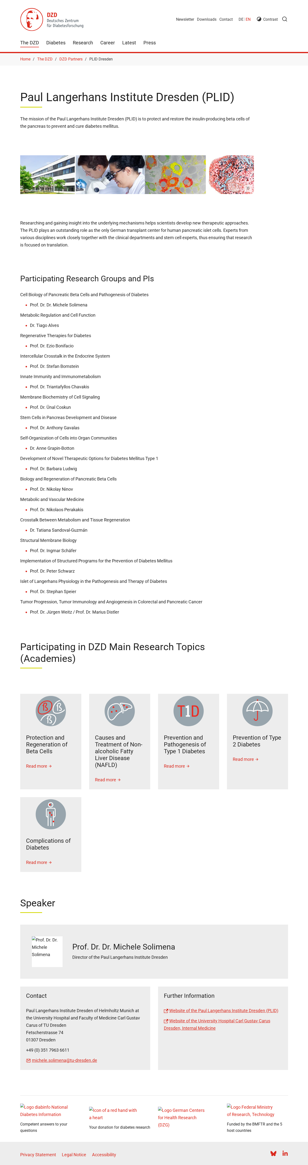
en (248, 19)
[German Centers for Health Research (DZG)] (188, 1119)
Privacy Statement (38, 1154)
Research (83, 43)
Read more (36, 766)
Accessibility (104, 1154)
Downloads (206, 19)
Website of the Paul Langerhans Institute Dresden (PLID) (223, 1010)
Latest (129, 43)
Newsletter (185, 19)
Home (25, 59)
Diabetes (55, 43)
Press (149, 43)
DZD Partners (71, 59)
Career (107, 43)
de (241, 19)
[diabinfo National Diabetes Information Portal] (50, 1112)
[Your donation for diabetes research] (119, 1115)
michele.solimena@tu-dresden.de (64, 1060)
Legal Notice (74, 1154)
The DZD (29, 43)
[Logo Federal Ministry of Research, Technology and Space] (257, 1112)
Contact (226, 19)
